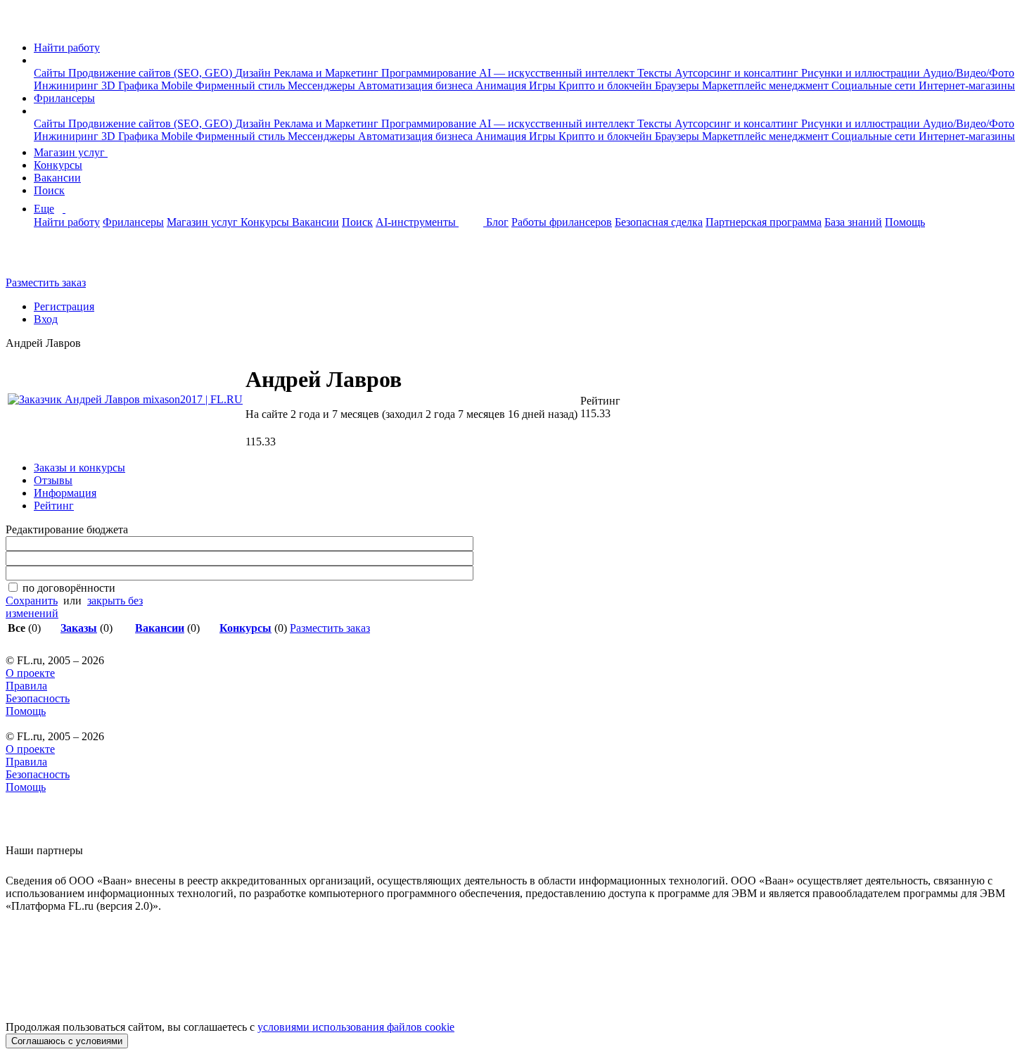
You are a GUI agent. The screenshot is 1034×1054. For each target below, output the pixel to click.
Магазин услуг (71, 152)
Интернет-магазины (967, 85)
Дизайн (254, 73)
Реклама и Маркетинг (327, 73)
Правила (26, 686)
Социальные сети (875, 85)
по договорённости (69, 588)
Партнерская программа (764, 222)
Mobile (178, 85)
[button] (38, 60)
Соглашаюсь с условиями (66, 1041)
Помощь (905, 222)
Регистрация (64, 306)
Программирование (430, 73)
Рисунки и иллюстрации (862, 73)
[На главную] (19, 24)
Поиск (49, 190)
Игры (544, 85)
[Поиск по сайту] (45, 259)
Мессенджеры (323, 85)
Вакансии (57, 178)
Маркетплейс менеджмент (766, 85)
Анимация (502, 85)
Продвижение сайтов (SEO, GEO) (151, 73)
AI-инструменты (417, 222)
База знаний (853, 222)
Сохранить (32, 601)
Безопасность (38, 698)
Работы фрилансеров (561, 222)
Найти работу (67, 47)
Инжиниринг (67, 85)
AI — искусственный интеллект (558, 73)
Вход (46, 319)
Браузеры (678, 85)
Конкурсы (58, 165)
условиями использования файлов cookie (355, 1027)
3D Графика (131, 85)
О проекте (30, 673)
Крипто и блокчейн (607, 85)
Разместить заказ (46, 282)
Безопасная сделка (659, 222)
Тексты (656, 73)
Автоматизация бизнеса (416, 85)
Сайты (51, 73)
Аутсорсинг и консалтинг (738, 73)
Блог (497, 222)
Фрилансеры (64, 98)
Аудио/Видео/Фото (968, 73)
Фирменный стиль (242, 85)
